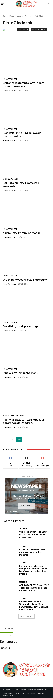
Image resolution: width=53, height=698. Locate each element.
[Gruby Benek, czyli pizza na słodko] (26, 257)
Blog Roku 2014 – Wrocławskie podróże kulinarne (22, 134)
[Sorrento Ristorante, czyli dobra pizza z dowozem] (26, 61)
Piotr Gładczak (9, 91)
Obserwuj (26, 456)
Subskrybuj (42, 456)
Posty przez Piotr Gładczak (35, 16)
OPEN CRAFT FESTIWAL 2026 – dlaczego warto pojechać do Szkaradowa (34, 588)
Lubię (10, 456)
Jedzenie (23, 528)
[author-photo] (10, 35)
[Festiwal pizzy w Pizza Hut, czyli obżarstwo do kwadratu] (26, 397)
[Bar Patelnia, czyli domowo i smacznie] (26, 160)
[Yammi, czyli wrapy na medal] (26, 211)
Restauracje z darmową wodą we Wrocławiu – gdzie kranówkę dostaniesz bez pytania (33, 570)
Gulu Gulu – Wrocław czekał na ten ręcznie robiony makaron (33, 552)
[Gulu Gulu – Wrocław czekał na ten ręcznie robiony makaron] (10, 551)
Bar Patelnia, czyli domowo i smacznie (21, 184)
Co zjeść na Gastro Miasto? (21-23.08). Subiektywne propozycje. (33, 534)
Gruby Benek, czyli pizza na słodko (25, 279)
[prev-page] (5, 439)
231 (26, 439)
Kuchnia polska (10, 179)
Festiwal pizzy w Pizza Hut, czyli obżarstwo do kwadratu (24, 421)
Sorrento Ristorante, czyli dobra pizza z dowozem (23, 84)
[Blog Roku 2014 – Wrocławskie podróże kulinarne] (26, 111)
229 (11, 439)
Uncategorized (10, 79)
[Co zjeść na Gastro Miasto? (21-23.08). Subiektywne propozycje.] (10, 533)
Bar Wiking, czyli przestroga (21, 326)
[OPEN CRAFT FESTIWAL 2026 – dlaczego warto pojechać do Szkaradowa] (10, 586)
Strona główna (8, 16)
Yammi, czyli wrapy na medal (21, 233)
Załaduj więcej (25, 616)
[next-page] (33, 439)
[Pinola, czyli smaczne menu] (26, 351)
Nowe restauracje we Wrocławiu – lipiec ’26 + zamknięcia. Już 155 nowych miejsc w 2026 (34, 605)
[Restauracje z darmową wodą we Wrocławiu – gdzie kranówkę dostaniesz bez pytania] (10, 569)
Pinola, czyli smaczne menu (20, 373)
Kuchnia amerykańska (13, 416)
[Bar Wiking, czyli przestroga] (26, 304)
